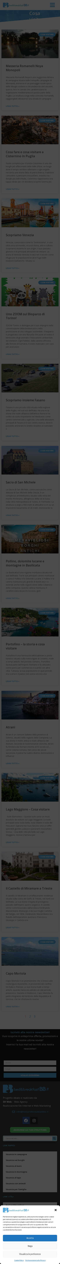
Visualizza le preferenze (30, 1254)
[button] (55, 1210)
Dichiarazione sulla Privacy (35, 1260)
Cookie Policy (19, 1260)
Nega (30, 1246)
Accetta (30, 1238)
